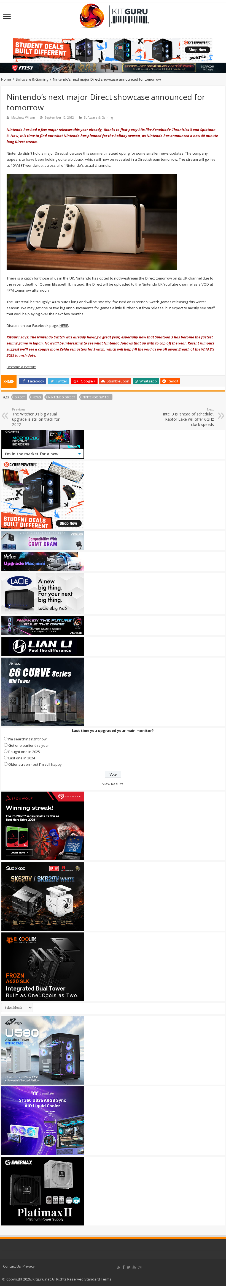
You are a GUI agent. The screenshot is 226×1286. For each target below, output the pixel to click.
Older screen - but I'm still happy (35, 764)
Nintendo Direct (61, 397)
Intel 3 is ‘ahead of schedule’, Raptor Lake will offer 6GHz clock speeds (188, 417)
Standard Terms (97, 1279)
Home (6, 79)
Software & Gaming (32, 79)
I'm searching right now (27, 739)
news (37, 397)
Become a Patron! (21, 366)
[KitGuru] (113, 14)
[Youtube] (134, 1267)
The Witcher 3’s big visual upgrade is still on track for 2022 (36, 417)
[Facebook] (123, 1267)
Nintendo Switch (97, 397)
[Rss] (119, 1267)
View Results (112, 783)
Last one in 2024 (21, 758)
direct (20, 397)
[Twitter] (128, 1267)
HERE (64, 325)
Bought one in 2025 (24, 751)
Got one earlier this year (28, 745)
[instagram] (140, 1267)
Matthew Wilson (23, 117)
